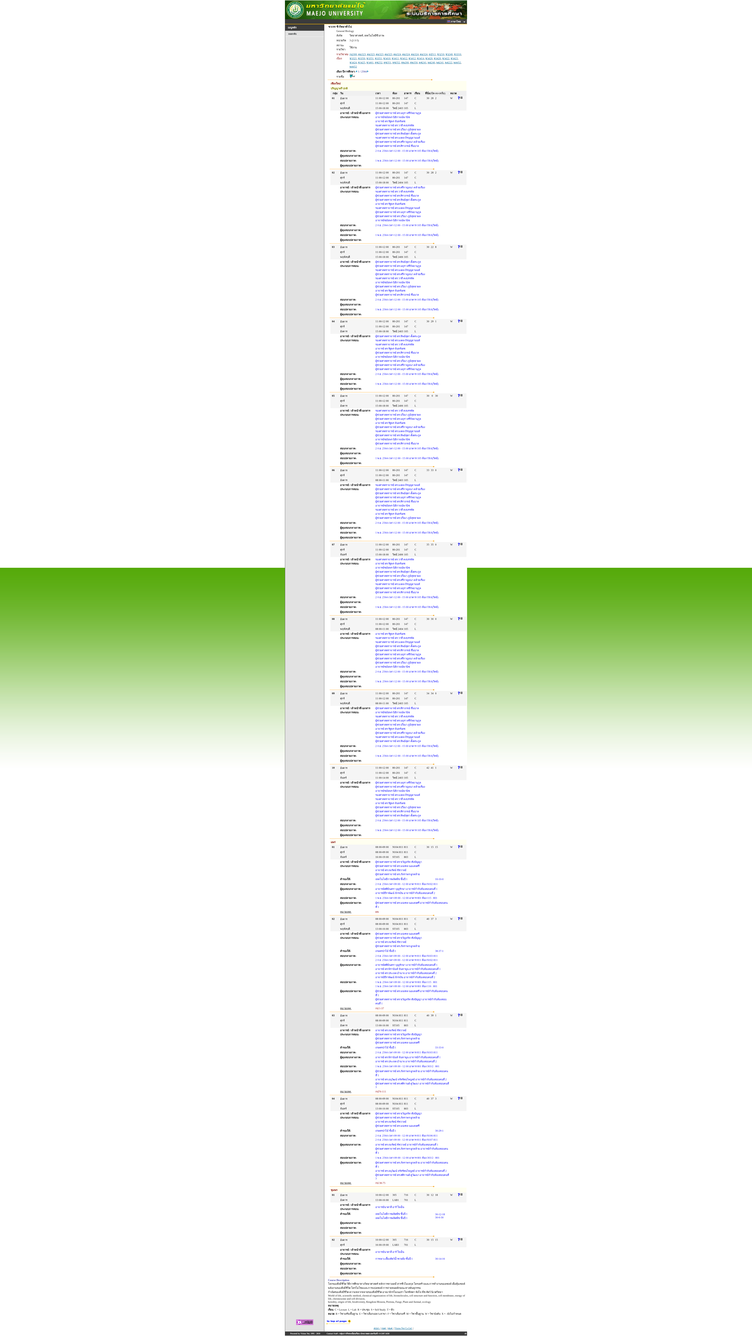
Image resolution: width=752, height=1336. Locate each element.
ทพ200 (405, 62)
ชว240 (449, 54)
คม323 (362, 54)
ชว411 (395, 58)
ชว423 (454, 58)
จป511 (432, 54)
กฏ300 (353, 54)
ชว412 (403, 58)
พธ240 (431, 62)
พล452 (457, 62)
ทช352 (396, 62)
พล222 (448, 62)
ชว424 (353, 62)
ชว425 (361, 62)
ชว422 (445, 58)
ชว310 (457, 54)
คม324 (397, 54)
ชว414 (420, 58)
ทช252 (378, 62)
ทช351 (387, 62)
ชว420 (429, 58)
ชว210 (440, 54)
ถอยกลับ (292, 34)
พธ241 (440, 62)
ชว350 (361, 58)
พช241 (423, 62)
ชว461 (370, 62)
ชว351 (370, 58)
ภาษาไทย (456, 21)
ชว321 (353, 58)
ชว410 (386, 58)
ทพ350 (414, 62)
